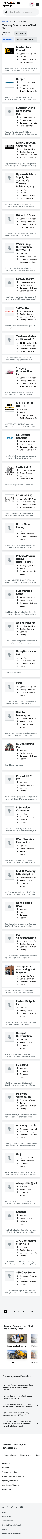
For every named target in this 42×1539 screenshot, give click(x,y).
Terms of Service (7, 1521)
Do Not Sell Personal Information (12, 1525)
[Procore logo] (11, 3)
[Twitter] (12, 1507)
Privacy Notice (6, 1516)
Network (8, 6)
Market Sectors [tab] (25, 1455)
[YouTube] (21, 1507)
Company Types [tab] (10, 1455)
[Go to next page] (36, 1311)
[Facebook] (7, 1507)
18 (32, 1311)
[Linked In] (3, 1507)
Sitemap (4, 1529)
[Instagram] (17, 1507)
